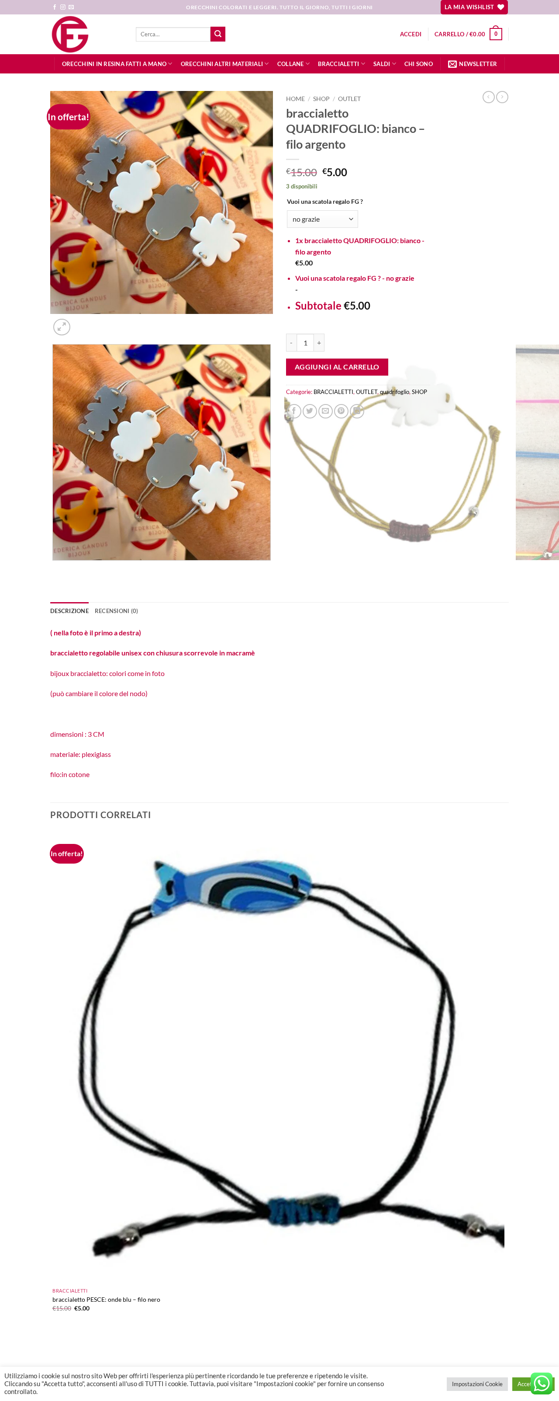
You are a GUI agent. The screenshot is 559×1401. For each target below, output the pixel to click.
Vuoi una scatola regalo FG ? (325, 201)
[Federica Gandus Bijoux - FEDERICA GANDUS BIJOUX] (86, 34)
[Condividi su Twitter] (310, 411)
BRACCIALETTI (338, 63)
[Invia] (217, 34)
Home (295, 98)
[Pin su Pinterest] (341, 411)
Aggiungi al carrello (337, 367)
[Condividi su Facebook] (294, 411)
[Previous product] (502, 97)
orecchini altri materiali (222, 63)
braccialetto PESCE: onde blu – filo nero (106, 1299)
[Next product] (489, 97)
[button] (411, 34)
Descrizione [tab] (69, 610)
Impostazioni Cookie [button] (477, 1383)
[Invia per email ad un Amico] (325, 411)
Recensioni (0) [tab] (116, 610)
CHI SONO (418, 63)
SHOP (321, 98)
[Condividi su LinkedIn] (357, 411)
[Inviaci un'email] (71, 7)
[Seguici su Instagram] (63, 7)
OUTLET (349, 98)
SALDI (381, 63)
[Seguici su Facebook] (54, 7)
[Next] (82, 322)
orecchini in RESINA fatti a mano (114, 63)
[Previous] (54, 569)
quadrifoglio (394, 391)
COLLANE (290, 63)
